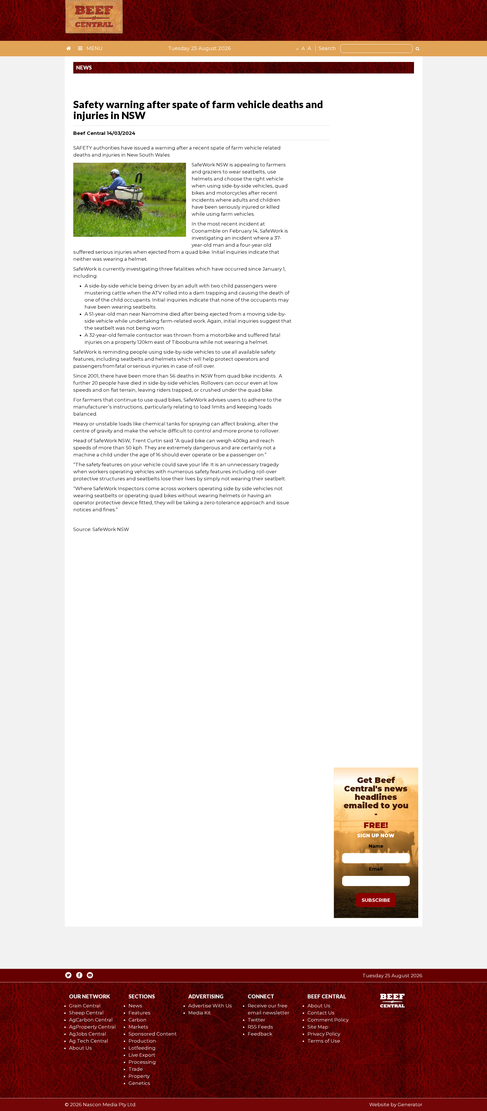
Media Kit (199, 1013)
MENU (94, 48)
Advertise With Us (210, 1006)
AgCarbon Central (91, 1020)
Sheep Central (86, 1013)
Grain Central (85, 1006)
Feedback (260, 1034)
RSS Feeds (260, 1027)
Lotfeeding (142, 1048)
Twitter (256, 1020)
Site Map (317, 1027)
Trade (136, 1069)
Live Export (142, 1055)
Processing (142, 1062)
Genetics (139, 1083)
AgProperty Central (92, 1027)
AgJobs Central (87, 1034)
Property (139, 1076)
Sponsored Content (153, 1034)
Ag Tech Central (88, 1041)
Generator (410, 1104)
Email (376, 869)
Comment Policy (328, 1020)
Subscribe (376, 900)
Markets (138, 1027)
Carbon (138, 1020)
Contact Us (321, 1013)
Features (139, 1013)
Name (376, 846)
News (135, 1006)
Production (142, 1041)
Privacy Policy (323, 1034)
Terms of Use (323, 1041)
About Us (80, 1048)
